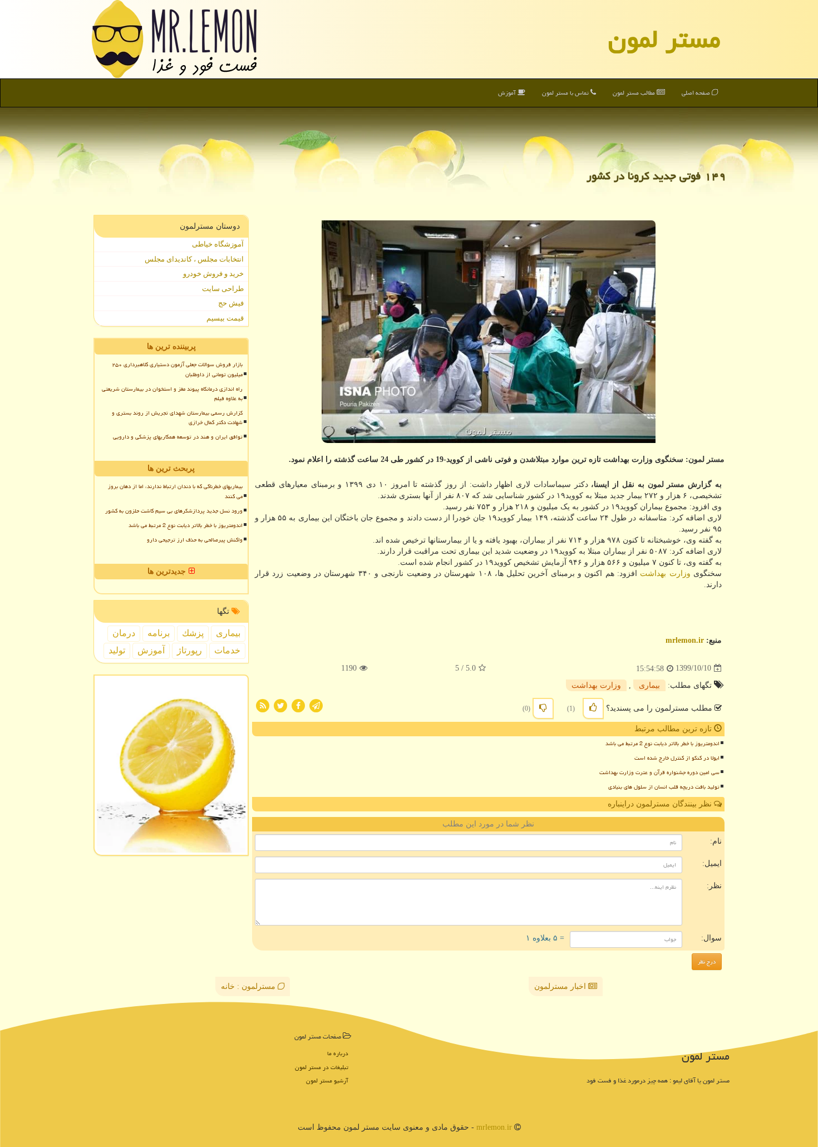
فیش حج (231, 303)
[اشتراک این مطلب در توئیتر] (280, 705)
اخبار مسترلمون (561, 986)
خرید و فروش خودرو (213, 273)
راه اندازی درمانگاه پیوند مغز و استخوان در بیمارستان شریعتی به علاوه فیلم (172, 393)
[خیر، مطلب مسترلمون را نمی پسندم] (543, 708)
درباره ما (337, 1053)
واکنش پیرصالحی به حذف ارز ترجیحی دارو (195, 539)
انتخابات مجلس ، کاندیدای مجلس (194, 259)
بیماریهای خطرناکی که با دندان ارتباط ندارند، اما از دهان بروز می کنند (175, 491)
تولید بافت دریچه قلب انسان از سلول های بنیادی (664, 786)
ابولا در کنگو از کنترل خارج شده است (677, 758)
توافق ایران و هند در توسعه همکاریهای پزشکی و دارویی (178, 436)
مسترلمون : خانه (249, 986)
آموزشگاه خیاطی (218, 244)
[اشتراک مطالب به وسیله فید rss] (262, 705)
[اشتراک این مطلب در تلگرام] (316, 705)
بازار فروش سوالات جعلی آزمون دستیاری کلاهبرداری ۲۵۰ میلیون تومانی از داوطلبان (177, 369)
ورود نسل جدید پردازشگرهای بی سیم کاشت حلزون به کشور (174, 510)
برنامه (158, 633)
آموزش (508, 93)
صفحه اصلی (697, 93)
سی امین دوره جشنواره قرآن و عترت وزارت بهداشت (659, 772)
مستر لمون (664, 39)
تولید (117, 650)
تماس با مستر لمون (566, 93)
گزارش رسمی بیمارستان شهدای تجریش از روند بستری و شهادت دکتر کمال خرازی (177, 417)
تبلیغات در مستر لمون (321, 1067)
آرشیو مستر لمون (327, 1080)
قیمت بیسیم (225, 318)
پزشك (193, 633)
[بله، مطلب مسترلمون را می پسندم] (593, 708)
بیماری (649, 685)
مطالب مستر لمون (635, 93)
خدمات (227, 650)
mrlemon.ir (685, 640)
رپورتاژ (189, 650)
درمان (123, 633)
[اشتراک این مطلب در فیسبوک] (298, 705)
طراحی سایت (223, 288)
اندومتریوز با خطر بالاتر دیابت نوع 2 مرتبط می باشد (662, 743)
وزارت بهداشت (665, 573)
